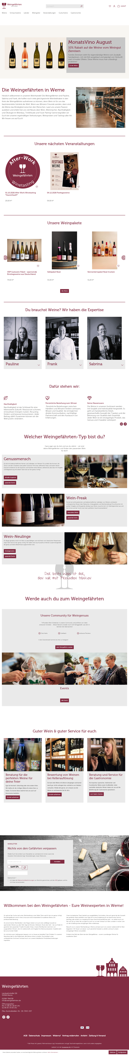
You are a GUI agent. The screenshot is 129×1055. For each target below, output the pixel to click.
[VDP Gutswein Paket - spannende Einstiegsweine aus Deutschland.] (24, 250)
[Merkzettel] (110, 6)
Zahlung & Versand (97, 1036)
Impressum (46, 1036)
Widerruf (57, 1036)
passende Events (10, 482)
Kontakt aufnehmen (13, 797)
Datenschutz (34, 1036)
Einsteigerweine (9, 551)
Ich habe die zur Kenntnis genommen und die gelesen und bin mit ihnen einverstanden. (38, 881)
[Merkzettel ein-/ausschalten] (37, 187)
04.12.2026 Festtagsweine (58, 193)
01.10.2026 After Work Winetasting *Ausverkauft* (20, 194)
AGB (56, 880)
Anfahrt (84, 1036)
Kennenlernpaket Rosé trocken (101, 272)
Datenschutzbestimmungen (26, 880)
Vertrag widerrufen (70, 1036)
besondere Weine (73, 512)
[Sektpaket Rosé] (64, 250)
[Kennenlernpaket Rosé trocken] (105, 250)
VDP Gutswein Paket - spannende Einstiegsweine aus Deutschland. (22, 273)
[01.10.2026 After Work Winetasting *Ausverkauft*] (22, 171)
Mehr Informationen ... (53, 1052)
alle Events (64, 700)
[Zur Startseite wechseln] (12, 6)
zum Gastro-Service (96, 794)
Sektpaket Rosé (54, 272)
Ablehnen (112, 1052)
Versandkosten (59, 1043)
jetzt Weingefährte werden (65, 647)
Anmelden (57, 861)
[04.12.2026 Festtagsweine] (64, 171)
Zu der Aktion (74, 65)
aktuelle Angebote (10, 477)
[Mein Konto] (114, 6)
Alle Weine (64, 291)
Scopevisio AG (66, 1047)
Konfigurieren (122, 1052)
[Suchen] (81, 6)
